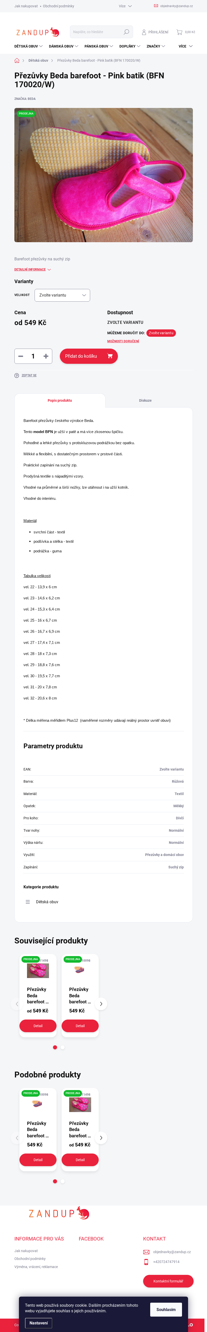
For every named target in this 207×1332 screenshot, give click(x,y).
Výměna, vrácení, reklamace (36, 1267)
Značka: (25, 99)
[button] (55, 1047)
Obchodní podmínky (58, 6)
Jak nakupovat (26, 6)
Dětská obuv (47, 901)
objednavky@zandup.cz (172, 1252)
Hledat (126, 32)
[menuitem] (29, 46)
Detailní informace (30, 269)
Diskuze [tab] (145, 400)
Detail (38, 1026)
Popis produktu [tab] (60, 400)
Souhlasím (166, 1309)
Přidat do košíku (81, 356)
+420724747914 (166, 1262)
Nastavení (39, 1323)
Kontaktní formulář (168, 1281)
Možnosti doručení (123, 341)
